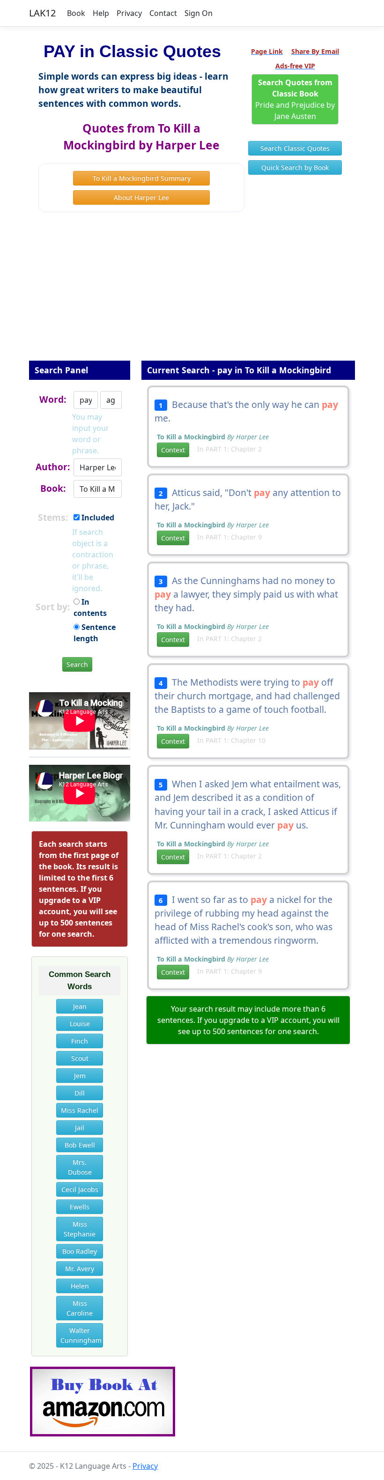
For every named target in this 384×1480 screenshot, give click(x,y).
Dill (79, 1092)
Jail (79, 1127)
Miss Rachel (79, 1110)
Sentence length (95, 633)
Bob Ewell (80, 1144)
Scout (80, 1058)
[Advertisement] (192, 292)
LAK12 (42, 13)
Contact (163, 13)
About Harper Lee (141, 197)
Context (173, 449)
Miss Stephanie (80, 1229)
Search (77, 664)
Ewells (79, 1206)
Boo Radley (79, 1251)
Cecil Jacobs (79, 1189)
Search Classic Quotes (295, 148)
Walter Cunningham (81, 1335)
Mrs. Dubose (80, 1167)
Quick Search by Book (295, 167)
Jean (80, 1006)
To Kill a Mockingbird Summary (142, 178)
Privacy (129, 13)
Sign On (199, 13)
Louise (80, 1023)
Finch (79, 1040)
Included (97, 517)
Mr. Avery (79, 1268)
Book (76, 13)
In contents (90, 607)
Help (101, 13)
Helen (80, 1285)
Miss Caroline (79, 1308)
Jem (80, 1075)
